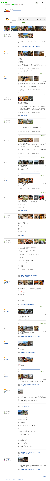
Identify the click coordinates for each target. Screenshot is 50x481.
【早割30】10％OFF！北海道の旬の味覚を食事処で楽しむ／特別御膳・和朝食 (28, 352)
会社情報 (7, 479)
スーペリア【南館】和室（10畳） (24, 470)
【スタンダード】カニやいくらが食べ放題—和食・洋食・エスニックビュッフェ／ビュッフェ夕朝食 (30, 384)
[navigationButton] (45, 28)
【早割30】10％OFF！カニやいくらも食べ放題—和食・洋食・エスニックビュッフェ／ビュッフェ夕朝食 (30, 46)
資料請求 (22, 479)
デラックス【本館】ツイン (23, 337)
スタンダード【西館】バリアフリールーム (25, 406)
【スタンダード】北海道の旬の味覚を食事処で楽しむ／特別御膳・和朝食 (27, 304)
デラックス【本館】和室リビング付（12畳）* (25, 353)
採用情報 (18, 479)
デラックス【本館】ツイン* (23, 235)
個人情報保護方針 (10, 479)
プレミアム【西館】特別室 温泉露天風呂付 (25, 276)
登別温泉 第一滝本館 (8, 9)
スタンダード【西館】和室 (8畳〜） (24, 92)
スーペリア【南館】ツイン (23, 385)
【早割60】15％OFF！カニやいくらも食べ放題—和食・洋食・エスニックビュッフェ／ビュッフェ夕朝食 (30, 173)
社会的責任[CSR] (14, 479)
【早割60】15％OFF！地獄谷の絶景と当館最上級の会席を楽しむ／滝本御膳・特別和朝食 (29, 275)
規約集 (20, 479)
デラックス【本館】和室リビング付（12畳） (25, 453)
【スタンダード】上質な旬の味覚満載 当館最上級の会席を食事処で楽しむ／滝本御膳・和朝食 (30, 234)
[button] (7, 28)
